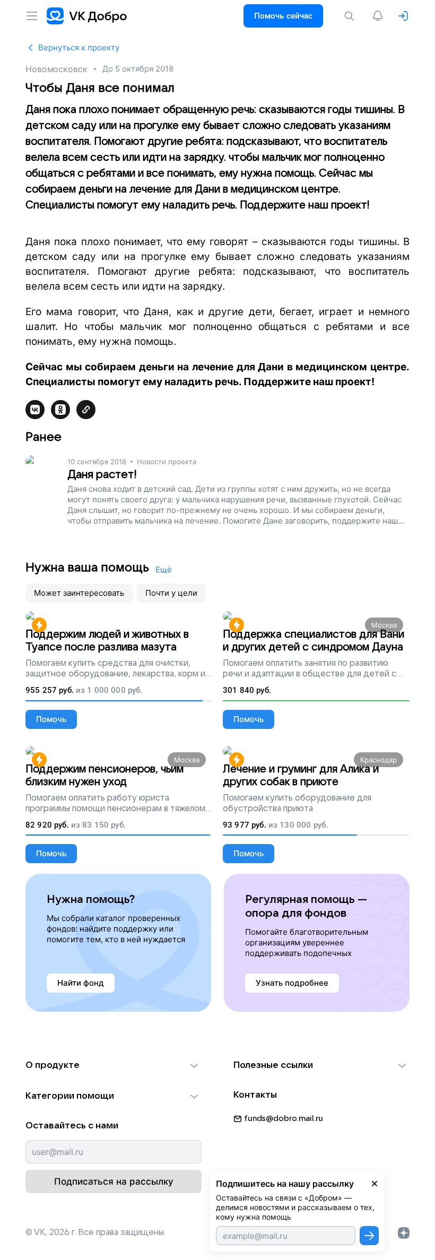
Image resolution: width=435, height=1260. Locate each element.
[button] (113, 1065)
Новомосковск (56, 69)
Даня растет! (102, 474)
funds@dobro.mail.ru (283, 1118)
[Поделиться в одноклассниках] (60, 409)
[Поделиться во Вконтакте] (35, 409)
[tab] (79, 593)
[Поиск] (351, 15)
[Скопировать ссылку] (85, 409)
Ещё (163, 569)
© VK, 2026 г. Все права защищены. (95, 1232)
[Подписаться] (369, 1235)
